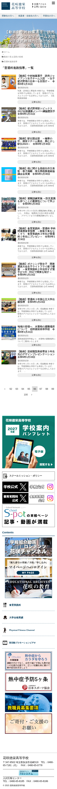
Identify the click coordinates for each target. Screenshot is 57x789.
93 (16, 389)
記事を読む (36, 102)
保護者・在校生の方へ (28, 16)
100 (26, 394)
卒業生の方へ (49, 16)
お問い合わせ (40, 7)
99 (52, 389)
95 (28, 389)
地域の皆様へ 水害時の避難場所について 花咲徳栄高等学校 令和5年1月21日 (36, 329)
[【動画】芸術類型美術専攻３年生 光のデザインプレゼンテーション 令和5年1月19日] (8, 357)
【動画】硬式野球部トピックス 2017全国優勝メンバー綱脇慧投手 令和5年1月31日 (36, 111)
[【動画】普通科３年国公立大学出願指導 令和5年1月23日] (8, 305)
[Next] (31, 394)
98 (46, 389)
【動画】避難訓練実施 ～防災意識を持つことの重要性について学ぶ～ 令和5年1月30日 (37, 201)
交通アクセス (40, 4)
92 (11, 389)
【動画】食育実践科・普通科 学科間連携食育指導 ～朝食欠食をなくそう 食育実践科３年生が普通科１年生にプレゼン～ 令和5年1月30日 (37, 234)
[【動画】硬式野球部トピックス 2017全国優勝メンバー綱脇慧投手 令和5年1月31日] (8, 114)
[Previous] (5, 389)
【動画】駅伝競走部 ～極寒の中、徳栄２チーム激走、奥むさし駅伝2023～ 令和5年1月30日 (36, 141)
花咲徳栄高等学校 (17, 785)
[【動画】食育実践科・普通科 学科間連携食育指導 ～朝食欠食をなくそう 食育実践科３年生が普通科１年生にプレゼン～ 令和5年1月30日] (8, 234)
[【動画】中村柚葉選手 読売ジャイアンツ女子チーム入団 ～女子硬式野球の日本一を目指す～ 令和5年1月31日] (8, 82)
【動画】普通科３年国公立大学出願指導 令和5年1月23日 (36, 300)
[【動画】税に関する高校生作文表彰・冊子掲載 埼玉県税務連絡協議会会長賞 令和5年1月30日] (8, 174)
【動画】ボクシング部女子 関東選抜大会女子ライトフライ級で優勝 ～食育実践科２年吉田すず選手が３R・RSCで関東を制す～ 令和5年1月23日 (36, 269)
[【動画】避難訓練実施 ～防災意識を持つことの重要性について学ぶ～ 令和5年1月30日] (8, 204)
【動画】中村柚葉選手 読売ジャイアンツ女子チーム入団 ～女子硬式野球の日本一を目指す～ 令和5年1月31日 (36, 79)
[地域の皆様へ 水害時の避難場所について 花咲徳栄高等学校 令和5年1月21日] (8, 332)
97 (40, 389)
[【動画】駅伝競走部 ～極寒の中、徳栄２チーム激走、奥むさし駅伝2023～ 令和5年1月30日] (8, 144)
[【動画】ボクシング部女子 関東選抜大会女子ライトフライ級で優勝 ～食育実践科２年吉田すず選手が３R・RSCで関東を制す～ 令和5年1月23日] (8, 270)
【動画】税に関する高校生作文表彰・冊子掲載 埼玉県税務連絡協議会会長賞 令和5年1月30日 (36, 171)
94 (22, 389)
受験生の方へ (8, 16)
